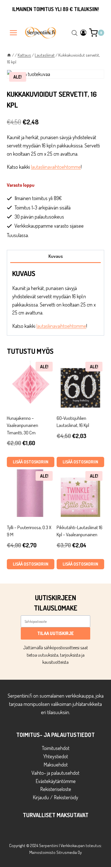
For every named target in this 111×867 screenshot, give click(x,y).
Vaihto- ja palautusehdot (55, 773)
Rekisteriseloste (55, 789)
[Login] (83, 32)
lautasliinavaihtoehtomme (56, 167)
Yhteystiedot (55, 756)
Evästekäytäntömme (56, 781)
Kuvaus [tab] (55, 256)
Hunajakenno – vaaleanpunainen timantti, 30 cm (22, 425)
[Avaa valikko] (13, 32)
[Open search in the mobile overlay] (74, 32)
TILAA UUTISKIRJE (55, 633)
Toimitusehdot (55, 748)
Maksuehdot (56, 764)
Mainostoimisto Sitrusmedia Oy (55, 852)
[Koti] (9, 55)
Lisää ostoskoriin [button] (30, 462)
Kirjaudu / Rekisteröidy (55, 797)
